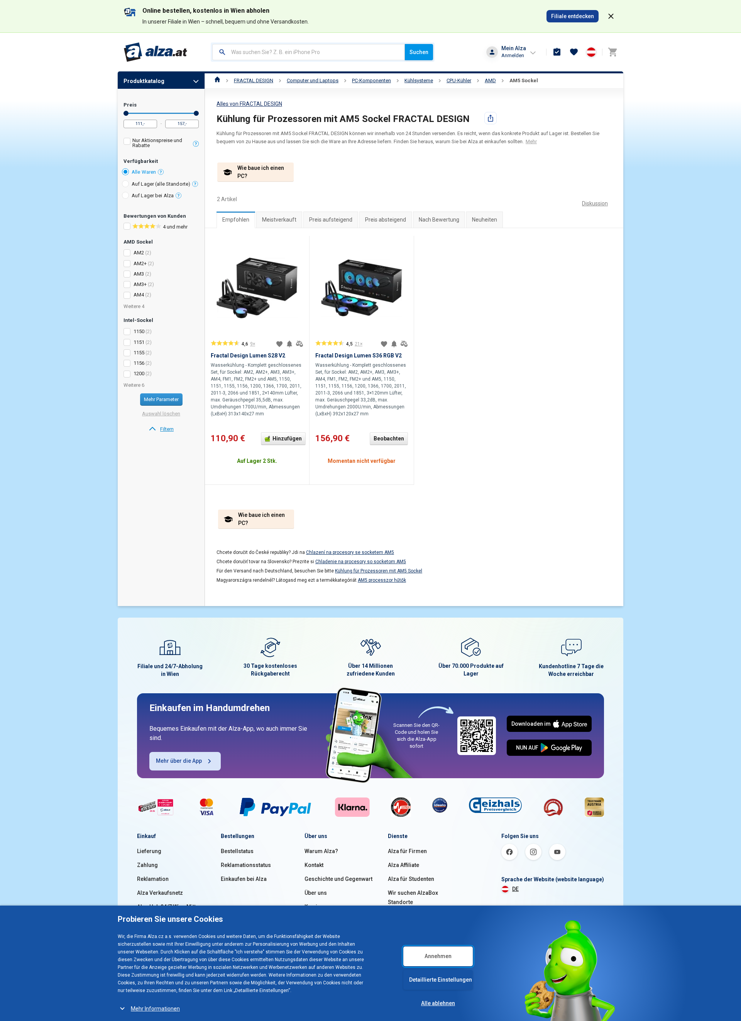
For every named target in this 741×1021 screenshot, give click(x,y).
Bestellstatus (237, 851)
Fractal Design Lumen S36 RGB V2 (358, 355)
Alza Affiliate (403, 865)
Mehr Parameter (161, 399)
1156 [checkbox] (139, 363)
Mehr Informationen (155, 1009)
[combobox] (308, 52)
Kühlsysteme (418, 80)
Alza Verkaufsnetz (160, 893)
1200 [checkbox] (139, 373)
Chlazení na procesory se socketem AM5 (350, 552)
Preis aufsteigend (330, 220)
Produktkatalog (144, 81)
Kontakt (314, 865)
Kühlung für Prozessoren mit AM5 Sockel (378, 571)
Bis (196, 113)
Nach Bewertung (439, 220)
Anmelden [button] (512, 55)
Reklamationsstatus (246, 865)
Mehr (531, 141)
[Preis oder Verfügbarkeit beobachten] (289, 344)
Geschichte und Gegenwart (338, 879)
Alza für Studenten (411, 879)
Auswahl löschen (161, 414)
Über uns (316, 893)
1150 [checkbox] (139, 331)
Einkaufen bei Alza (244, 879)
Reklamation (153, 879)
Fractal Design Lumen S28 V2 (248, 355)
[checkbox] (161, 144)
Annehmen (438, 956)
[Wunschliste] (574, 52)
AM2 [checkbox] (139, 253)
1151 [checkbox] (139, 342)
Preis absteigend (385, 220)
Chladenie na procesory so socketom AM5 (360, 561)
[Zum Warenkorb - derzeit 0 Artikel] (612, 52)
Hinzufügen (287, 438)
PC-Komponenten (371, 80)
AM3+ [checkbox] (140, 284)
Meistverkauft (279, 220)
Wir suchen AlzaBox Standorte (413, 897)
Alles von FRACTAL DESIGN (249, 104)
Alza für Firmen (407, 851)
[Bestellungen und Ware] (557, 52)
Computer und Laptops (312, 80)
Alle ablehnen (438, 1003)
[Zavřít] (611, 16)
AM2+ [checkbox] (140, 263)
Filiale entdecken (572, 16)
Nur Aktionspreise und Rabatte (157, 143)
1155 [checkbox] (139, 353)
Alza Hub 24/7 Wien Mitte (168, 907)
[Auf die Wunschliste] (279, 344)
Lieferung (149, 851)
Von (126, 113)
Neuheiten (484, 220)
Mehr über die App (179, 761)
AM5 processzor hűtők (382, 580)
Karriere (315, 907)
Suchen (418, 52)
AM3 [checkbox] (139, 274)
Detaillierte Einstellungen (440, 980)
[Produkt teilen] (490, 118)
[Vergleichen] (299, 344)
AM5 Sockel (523, 80)
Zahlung (147, 865)
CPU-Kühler (459, 80)
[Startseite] (217, 80)
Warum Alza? (321, 851)
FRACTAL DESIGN (253, 80)
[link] (161, 429)
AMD (490, 80)
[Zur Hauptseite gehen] (156, 52)
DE (515, 889)
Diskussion (595, 203)
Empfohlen (235, 220)
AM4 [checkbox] (139, 295)
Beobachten (389, 438)
